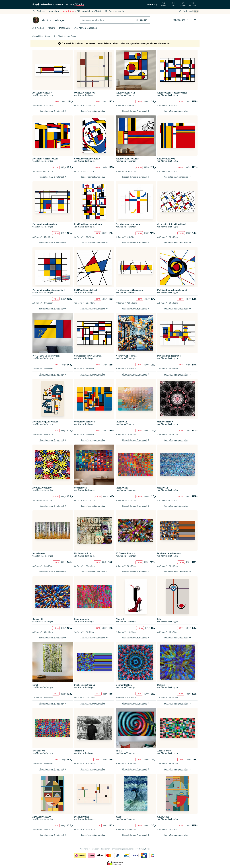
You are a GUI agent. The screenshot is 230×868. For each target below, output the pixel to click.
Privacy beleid (144, 849)
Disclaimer (105, 849)
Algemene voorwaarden (89, 849)
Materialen (64, 28)
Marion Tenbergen (53, 20)
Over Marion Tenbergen (85, 28)
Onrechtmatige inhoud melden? (124, 849)
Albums (51, 28)
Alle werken (38, 28)
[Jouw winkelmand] (195, 20)
